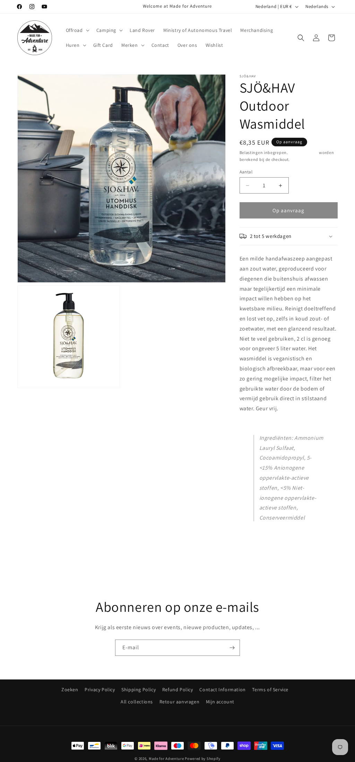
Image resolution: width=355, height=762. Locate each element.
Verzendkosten (303, 152)
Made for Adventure (166, 758)
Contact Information (222, 689)
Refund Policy (177, 689)
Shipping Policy (138, 689)
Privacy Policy (100, 689)
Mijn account (220, 702)
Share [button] (252, 537)
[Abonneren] (232, 648)
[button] (77, 30)
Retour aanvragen (179, 702)
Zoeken (69, 689)
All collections (137, 702)
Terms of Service (270, 689)
